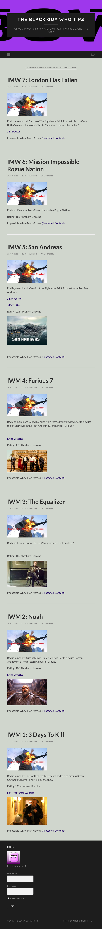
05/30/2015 (12, 254)
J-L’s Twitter (13, 305)
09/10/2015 (12, 176)
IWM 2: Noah (25, 616)
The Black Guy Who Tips (51, 19)
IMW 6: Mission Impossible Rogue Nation (43, 165)
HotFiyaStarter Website (20, 792)
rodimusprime (29, 87)
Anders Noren (80, 921)
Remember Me (17, 898)
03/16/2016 (12, 87)
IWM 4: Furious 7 (30, 380)
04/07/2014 (12, 623)
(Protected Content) (53, 138)
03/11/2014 (12, 741)
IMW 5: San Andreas (34, 247)
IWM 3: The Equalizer (36, 501)
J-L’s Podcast (14, 131)
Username (12, 873)
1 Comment (47, 87)
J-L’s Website (14, 298)
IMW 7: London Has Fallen (42, 80)
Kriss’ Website (15, 438)
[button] (27, 104)
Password (11, 885)
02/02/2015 (12, 508)
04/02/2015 (12, 387)
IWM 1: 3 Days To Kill (35, 734)
